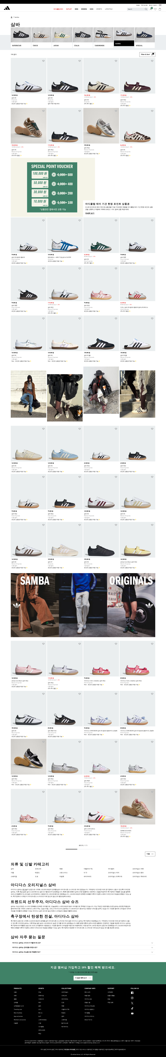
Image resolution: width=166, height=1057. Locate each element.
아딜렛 (61, 876)
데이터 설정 (50, 1049)
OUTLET (69, 9)
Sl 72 (85, 873)
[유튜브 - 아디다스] (141, 1013)
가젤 (12, 873)
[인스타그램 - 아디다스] (141, 998)
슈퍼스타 (38, 869)
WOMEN (84, 9)
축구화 (24, 889)
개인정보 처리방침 (69, 1049)
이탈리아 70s (88, 869)
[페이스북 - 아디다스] (141, 993)
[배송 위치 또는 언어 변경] (160, 5)
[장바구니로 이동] (160, 9)
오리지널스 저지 (113, 873)
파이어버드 (87, 876)
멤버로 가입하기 (153, 5)
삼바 (12, 869)
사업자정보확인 (109, 1049)
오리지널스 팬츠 (138, 873)
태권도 (37, 873)
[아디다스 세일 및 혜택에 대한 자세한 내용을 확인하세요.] (83, 2)
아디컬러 (111, 869)
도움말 (138, 5)
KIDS (91, 9)
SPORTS (99, 9)
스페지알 (14, 876)
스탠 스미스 (63, 873)
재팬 (61, 869)
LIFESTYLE (108, 9)
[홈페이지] (7, 8)
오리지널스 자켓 (138, 869)
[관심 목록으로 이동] (155, 9)
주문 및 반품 (144, 5)
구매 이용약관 (59, 1049)
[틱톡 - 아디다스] (141, 1008)
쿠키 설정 (43, 1049)
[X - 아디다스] (141, 1003)
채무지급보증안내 (120, 1049)
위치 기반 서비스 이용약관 (84, 1049)
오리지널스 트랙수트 (115, 876)
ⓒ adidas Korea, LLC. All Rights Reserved (83, 1054)
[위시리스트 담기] (43, 61)
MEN (76, 9)
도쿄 (36, 876)
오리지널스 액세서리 (139, 876)
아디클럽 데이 (58, 9)
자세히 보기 (89, 213)
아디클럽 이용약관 (98, 1049)
